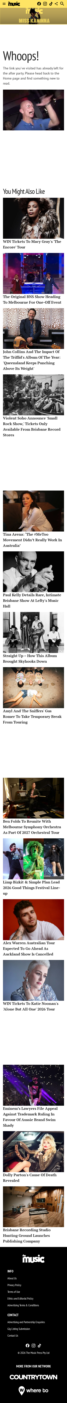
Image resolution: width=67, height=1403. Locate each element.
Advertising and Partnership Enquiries (26, 1321)
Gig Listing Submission (18, 1328)
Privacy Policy (14, 1284)
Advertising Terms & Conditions (23, 1305)
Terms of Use (13, 1291)
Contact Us (12, 1335)
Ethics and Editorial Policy (20, 1298)
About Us (12, 1278)
